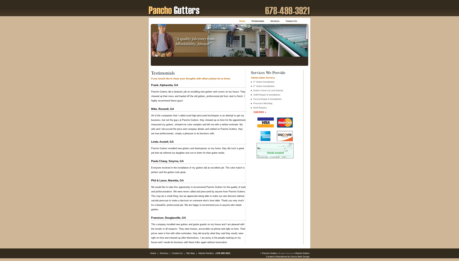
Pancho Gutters (269, 253)
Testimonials (257, 21)
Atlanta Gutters (302, 253)
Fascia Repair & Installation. (267, 99)
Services (275, 21)
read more (259, 112)
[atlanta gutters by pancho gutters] (174, 10)
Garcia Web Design (300, 256)
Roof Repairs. (260, 107)
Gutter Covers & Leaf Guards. (268, 90)
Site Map (190, 253)
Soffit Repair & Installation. (266, 95)
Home (242, 21)
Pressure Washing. (263, 103)
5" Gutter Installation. (264, 86)
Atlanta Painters (206, 253)
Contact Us (291, 21)
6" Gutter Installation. (264, 82)
